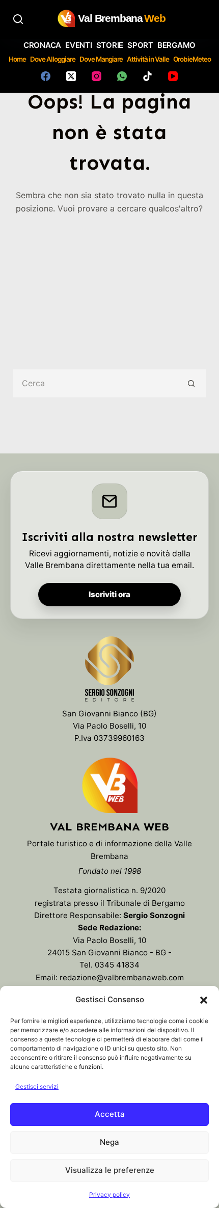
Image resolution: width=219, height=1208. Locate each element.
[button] (204, 1000)
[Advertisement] (109, 285)
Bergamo (176, 45)
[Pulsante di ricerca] (192, 383)
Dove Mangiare (101, 59)
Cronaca (42, 45)
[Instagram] (96, 76)
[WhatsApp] (122, 76)
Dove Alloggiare (52, 59)
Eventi (78, 45)
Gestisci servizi (37, 1086)
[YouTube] (173, 76)
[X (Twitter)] (71, 76)
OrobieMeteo (192, 59)
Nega (109, 1142)
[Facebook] (45, 76)
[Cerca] (18, 19)
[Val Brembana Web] (109, 785)
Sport (140, 45)
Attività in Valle (148, 59)
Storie (110, 45)
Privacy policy (109, 1194)
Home (17, 59)
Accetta (110, 1114)
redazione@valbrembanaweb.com (122, 977)
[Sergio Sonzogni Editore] (109, 671)
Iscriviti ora (109, 594)
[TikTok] (147, 76)
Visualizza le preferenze (109, 1170)
